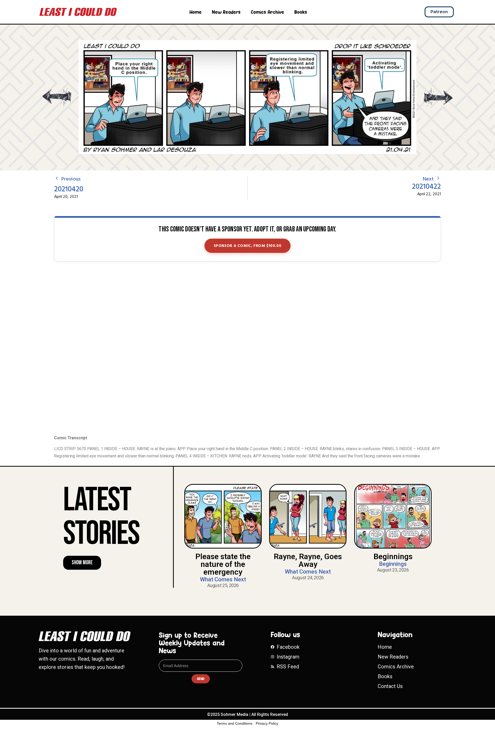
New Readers (226, 12)
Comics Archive (267, 12)
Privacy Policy (267, 723)
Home (195, 12)
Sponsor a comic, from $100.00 (248, 246)
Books (300, 12)
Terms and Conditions (234, 723)
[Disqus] (247, 348)
